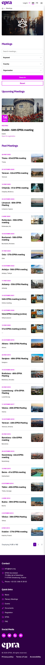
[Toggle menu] (41, 3)
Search (22, 77)
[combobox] (22, 57)
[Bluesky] (9, 635)
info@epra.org (10, 569)
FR (37, 3)
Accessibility (35, 657)
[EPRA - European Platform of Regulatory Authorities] (7, 3)
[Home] (2, 8)
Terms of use (21, 657)
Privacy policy (7, 657)
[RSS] (15, 635)
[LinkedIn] (4, 635)
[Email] (21, 635)
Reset (22, 83)
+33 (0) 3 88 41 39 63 (18, 582)
